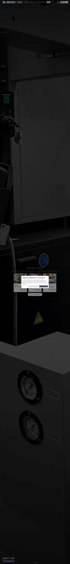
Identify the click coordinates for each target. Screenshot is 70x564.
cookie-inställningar (33, 286)
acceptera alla (43, 286)
